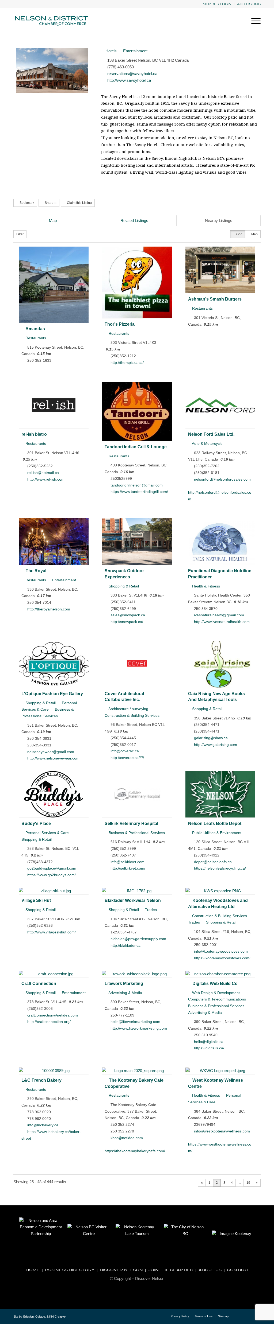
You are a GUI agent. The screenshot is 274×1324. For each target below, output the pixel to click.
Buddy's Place (36, 823)
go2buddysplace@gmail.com (51, 868)
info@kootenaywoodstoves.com (221, 951)
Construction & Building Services (219, 916)
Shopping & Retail (123, 586)
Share (49, 203)
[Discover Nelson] (50, 21)
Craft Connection (38, 983)
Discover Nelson (121, 1269)
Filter (20, 234)
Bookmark (26, 203)
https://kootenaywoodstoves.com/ (222, 958)
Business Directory (69, 1269)
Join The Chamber (170, 1269)
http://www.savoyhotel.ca (129, 80)
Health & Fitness (205, 586)
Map (53, 220)
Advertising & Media (125, 993)
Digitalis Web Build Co (215, 983)
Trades (150, 910)
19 (248, 1183)
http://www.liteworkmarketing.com (139, 1028)
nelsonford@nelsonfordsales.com (222, 479)
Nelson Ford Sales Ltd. (211, 434)
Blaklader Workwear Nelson (133, 900)
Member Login (217, 4)
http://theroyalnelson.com (48, 609)
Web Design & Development (215, 993)
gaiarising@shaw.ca (211, 738)
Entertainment (134, 51)
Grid (238, 234)
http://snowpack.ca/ (127, 622)
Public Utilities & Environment (216, 833)
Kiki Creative (57, 1316)
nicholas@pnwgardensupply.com (138, 939)
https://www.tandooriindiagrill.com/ (139, 491)
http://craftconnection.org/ (49, 1021)
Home (33, 1269)
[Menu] (254, 21)
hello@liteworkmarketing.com (135, 1021)
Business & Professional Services (136, 833)
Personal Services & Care (46, 833)
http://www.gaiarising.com (215, 744)
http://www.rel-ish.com (45, 479)
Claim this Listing (79, 203)
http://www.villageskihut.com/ (51, 932)
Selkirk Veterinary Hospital (131, 823)
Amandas (35, 328)
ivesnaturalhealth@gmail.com (219, 615)
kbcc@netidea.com (127, 1138)
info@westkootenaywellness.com (222, 1131)
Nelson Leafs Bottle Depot (214, 823)
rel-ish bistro (34, 434)
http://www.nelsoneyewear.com (53, 758)
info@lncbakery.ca (42, 1125)
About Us (210, 1269)
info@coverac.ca (125, 751)
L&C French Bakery (41, 1080)
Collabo (40, 1316)
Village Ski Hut (36, 900)
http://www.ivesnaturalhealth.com (222, 622)
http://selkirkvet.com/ (128, 868)
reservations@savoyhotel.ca (132, 73)
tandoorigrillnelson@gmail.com (137, 485)
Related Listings (134, 220)
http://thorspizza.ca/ (127, 362)
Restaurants (35, 338)
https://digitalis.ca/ (209, 1048)
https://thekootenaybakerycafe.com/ (135, 1151)
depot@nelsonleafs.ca (213, 862)
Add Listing (249, 4)
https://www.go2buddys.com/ (51, 875)
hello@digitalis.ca (208, 1041)
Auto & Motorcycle (207, 443)
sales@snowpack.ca (128, 615)
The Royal (36, 570)
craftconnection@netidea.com (52, 1015)
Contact (238, 1269)
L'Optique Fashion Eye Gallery (52, 693)
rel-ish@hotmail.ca (43, 472)
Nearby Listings (218, 220)
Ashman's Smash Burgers (215, 299)
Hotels (110, 51)
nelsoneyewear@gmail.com (50, 752)
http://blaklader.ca (125, 945)
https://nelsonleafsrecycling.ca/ (220, 868)
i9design (28, 1316)
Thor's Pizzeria (120, 324)
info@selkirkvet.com (127, 862)
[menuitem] (217, 4)
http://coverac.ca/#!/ (127, 758)
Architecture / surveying (128, 709)
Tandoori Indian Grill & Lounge (136, 446)
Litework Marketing (124, 983)
